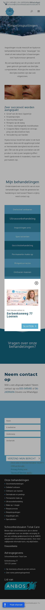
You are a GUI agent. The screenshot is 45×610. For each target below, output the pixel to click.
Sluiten (28, 326)
